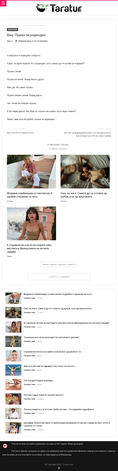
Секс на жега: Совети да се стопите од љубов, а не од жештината (84, 195)
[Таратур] (59, 3)
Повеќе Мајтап (58, 149)
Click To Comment (59, 276)
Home (9, 25)
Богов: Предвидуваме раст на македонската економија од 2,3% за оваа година (87, 132)
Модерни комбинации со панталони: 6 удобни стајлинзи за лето (29, 195)
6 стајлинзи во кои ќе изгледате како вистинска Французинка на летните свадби (29, 248)
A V (11, 41)
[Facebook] (59, 468)
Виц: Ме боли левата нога (20, 131)
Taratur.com (29, 298)
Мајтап (18, 25)
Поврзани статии (58, 144)
